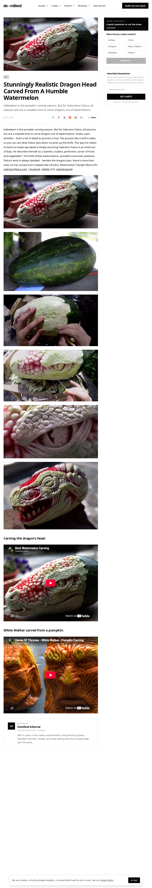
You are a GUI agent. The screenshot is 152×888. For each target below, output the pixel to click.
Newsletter (112, 52)
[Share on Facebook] (53, 117)
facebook (35, 169)
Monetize (82, 5)
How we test (99, 5)
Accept (134, 880)
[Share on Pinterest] (58, 117)
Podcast (131, 52)
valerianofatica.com (15, 169)
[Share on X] (64, 117)
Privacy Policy (106, 880)
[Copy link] (81, 117)
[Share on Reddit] (70, 117)
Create (55, 5)
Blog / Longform (134, 46)
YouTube (111, 40)
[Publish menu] (74, 5)
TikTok (130, 40)
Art (6, 77)
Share (93, 117)
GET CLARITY (126, 96)
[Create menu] (60, 5)
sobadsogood (64, 169)
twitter (46, 169)
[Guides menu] (47, 5)
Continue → (126, 60)
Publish (68, 5)
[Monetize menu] (89, 5)
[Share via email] (75, 117)
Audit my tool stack (135, 5)
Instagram (112, 46)
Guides (41, 5)
